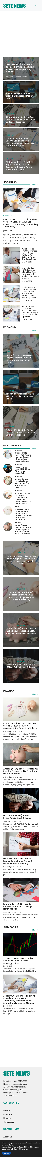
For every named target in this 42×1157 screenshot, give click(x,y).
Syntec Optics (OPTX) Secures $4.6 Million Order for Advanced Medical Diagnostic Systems (30, 273)
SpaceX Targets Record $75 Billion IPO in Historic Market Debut (20, 96)
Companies (8, 1122)
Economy (10, 61)
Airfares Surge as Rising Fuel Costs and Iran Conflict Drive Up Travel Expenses (20, 119)
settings (25, 1149)
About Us (7, 1136)
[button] (29, 5)
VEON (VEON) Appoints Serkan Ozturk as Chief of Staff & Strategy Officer (18, 960)
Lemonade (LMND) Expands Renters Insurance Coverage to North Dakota (19, 906)
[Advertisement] (21, 36)
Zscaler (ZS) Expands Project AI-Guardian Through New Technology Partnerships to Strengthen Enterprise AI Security (20, 999)
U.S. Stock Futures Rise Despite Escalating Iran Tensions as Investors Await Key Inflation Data (20, 142)
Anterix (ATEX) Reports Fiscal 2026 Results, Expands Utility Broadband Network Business (23, 529)
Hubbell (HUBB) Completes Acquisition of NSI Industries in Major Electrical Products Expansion (30, 311)
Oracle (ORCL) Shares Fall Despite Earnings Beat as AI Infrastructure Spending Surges (19, 359)
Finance (9, 159)
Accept (6, 1153)
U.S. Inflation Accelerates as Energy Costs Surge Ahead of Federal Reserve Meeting (18, 861)
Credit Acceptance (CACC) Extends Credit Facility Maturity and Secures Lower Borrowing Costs (30, 292)
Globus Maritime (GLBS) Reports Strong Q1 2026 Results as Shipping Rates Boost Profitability (19, 166)
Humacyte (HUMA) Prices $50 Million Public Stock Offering (21, 665)
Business (7, 216)
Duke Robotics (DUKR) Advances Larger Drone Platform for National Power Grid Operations (29, 254)
